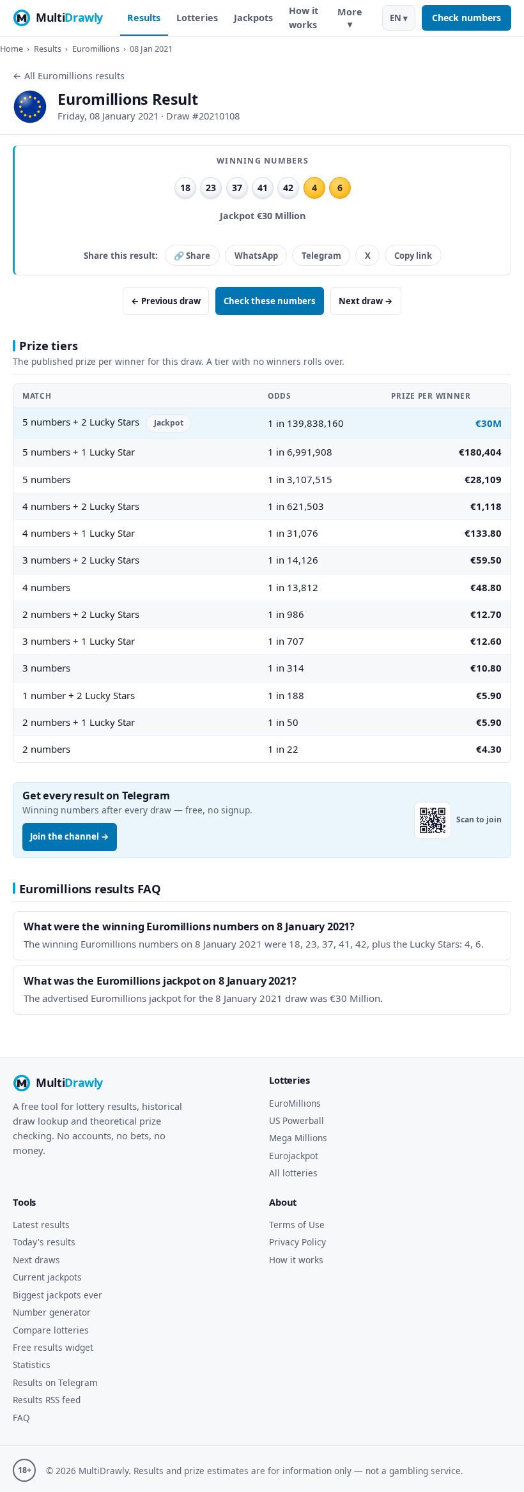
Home (11, 48)
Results (143, 18)
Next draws (36, 1260)
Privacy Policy (297, 1242)
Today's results (44, 1242)
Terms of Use (297, 1225)
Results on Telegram (55, 1382)
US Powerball (296, 1120)
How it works (303, 17)
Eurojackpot (293, 1156)
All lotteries (293, 1173)
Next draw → (366, 301)
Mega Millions (298, 1138)
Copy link (413, 255)
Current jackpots (47, 1277)
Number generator (52, 1312)
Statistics (31, 1364)
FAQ (21, 1417)
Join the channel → (69, 836)
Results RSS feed (47, 1400)
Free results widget (53, 1347)
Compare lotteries (51, 1330)
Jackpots (253, 18)
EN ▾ (399, 18)
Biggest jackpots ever (57, 1295)
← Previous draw (166, 301)
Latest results (41, 1225)
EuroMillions (295, 1103)
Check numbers (466, 18)
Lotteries (197, 18)
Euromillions (95, 48)
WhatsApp (256, 255)
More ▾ (349, 18)
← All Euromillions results (69, 76)
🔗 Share (192, 255)
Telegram (321, 255)
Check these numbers (270, 301)
